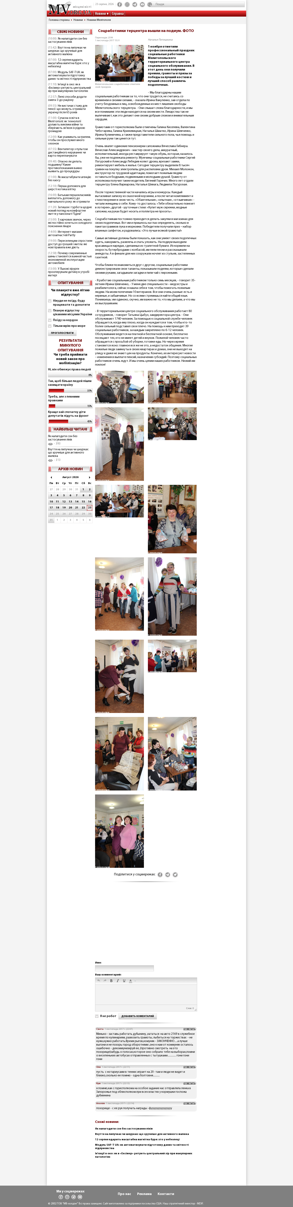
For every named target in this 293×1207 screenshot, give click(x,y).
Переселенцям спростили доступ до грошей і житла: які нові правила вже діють (70, 244)
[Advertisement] (146, 925)
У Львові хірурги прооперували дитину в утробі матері (68, 272)
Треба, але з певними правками (64, 398)
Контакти (166, 1194)
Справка (118, 14)
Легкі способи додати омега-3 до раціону (67, 98)
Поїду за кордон (65, 320)
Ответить (189, 1029)
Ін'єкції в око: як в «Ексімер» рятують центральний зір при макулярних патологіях (69, 88)
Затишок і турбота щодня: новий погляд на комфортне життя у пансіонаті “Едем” (70, 211)
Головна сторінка (59, 20)
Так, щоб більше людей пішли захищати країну (69, 383)
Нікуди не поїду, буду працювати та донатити (71, 302)
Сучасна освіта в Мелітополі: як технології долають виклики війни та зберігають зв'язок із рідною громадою (66, 125)
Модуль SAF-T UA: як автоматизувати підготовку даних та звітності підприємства (69, 76)
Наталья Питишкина (160, 39)
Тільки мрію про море (69, 326)
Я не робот (108, 1016)
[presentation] (98, 981)
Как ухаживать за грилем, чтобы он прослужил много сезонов (69, 140)
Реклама (144, 1194)
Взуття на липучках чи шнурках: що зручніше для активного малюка (67, 51)
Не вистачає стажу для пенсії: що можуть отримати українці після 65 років (67, 109)
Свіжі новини (70, 32)
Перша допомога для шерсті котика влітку (67, 188)
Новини (100, 14)
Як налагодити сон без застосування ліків (67, 40)
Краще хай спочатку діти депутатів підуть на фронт (68, 414)
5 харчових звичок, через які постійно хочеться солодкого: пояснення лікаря (70, 223)
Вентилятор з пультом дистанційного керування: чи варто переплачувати (68, 152)
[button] (99, 981)
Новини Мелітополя (99, 20)
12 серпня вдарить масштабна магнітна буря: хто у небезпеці (68, 63)
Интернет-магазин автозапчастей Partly (65, 234)
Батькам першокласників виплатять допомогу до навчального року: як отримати (69, 198)
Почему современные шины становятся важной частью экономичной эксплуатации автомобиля (70, 258)
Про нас (124, 1194)
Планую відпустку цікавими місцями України (72, 312)
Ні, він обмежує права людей (69, 369)
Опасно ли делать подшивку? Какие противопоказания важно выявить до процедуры (65, 166)
